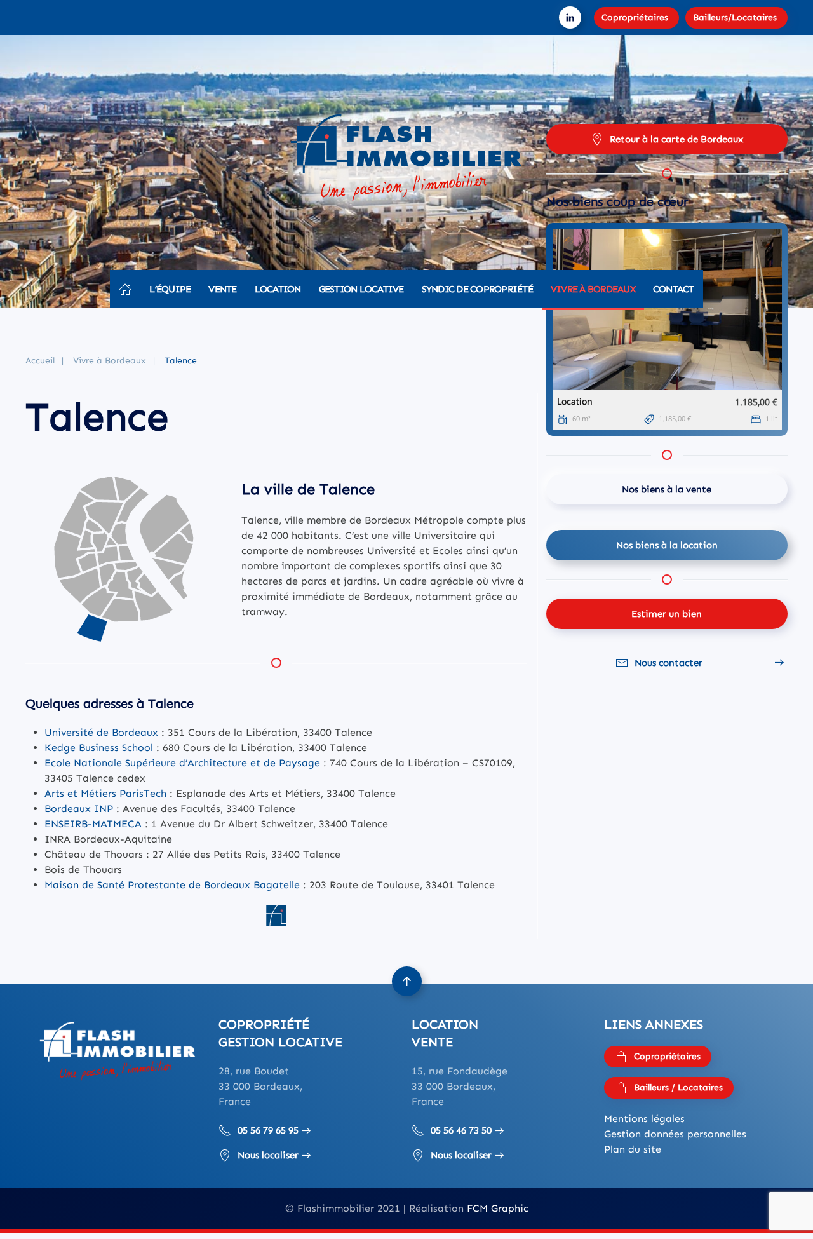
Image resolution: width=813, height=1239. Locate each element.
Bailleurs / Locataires (678, 1087)
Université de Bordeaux (101, 732)
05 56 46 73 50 (461, 1130)
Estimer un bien (666, 614)
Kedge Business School (98, 747)
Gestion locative (361, 289)
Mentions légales (644, 1119)
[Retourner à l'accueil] (406, 162)
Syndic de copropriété (477, 289)
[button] (407, 981)
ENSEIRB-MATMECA (93, 824)
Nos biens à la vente (666, 489)
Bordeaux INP (78, 808)
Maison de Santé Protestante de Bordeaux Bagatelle (172, 885)
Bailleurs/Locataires (735, 17)
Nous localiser (268, 1155)
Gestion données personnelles (675, 1134)
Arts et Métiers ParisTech (105, 793)
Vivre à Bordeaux (593, 289)
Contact (673, 289)
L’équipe (170, 289)
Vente (222, 289)
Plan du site (632, 1149)
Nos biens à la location (667, 545)
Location (278, 289)
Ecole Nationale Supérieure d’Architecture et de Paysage (182, 763)
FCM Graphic (497, 1208)
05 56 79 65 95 (268, 1130)
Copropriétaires (634, 17)
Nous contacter (668, 662)
